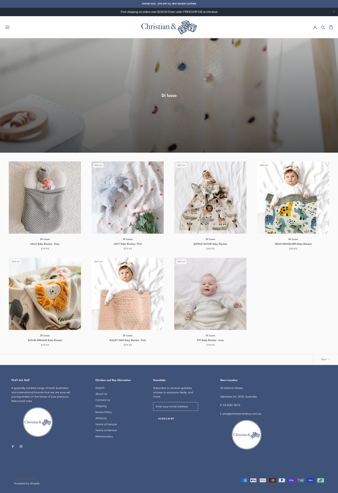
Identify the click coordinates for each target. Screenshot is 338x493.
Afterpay (101, 418)
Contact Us (102, 400)
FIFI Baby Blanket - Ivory (210, 340)
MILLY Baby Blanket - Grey (45, 244)
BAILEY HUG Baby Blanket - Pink (127, 340)
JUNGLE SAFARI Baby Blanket (210, 244)
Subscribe (166, 418)
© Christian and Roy (24, 478)
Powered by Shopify (27, 483)
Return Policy (103, 412)
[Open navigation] (7, 27)
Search (100, 388)
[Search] (323, 27)
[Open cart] (331, 27)
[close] (334, 11)
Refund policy (104, 436)
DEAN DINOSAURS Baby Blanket (293, 244)
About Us (101, 394)
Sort (324, 359)
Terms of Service (106, 424)
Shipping (101, 406)
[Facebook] (12, 446)
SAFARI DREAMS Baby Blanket (45, 340)
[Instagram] (21, 446)
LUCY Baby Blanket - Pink (128, 244)
